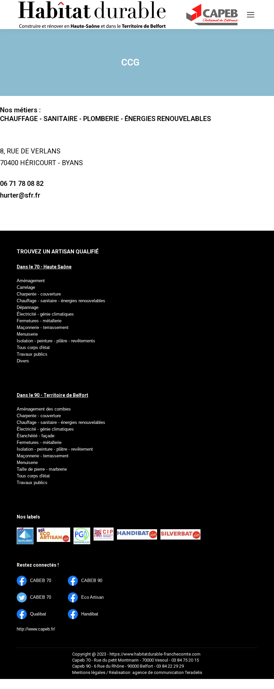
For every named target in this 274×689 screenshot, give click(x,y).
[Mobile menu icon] (250, 14)
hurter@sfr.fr (20, 195)
